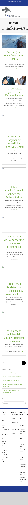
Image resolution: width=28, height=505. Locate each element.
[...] (17, 69)
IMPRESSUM (9, 489)
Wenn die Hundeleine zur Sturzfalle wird (12, 376)
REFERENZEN (14, 429)
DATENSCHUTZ (18, 489)
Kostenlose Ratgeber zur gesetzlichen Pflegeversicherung (14, 143)
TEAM (13, 426)
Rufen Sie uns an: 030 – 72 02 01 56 (15, 1)
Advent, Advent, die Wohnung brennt (11, 380)
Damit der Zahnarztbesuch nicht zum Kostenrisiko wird (22, 477)
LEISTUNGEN (14, 422)
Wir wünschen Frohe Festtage (10, 373)
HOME (13, 418)
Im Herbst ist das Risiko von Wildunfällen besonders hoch (22, 461)
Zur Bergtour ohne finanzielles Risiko (14, 55)
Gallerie (14, 41)
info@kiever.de (5, 464)
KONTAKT (14, 433)
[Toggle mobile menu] (25, 10)
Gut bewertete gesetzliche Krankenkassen (14, 92)
